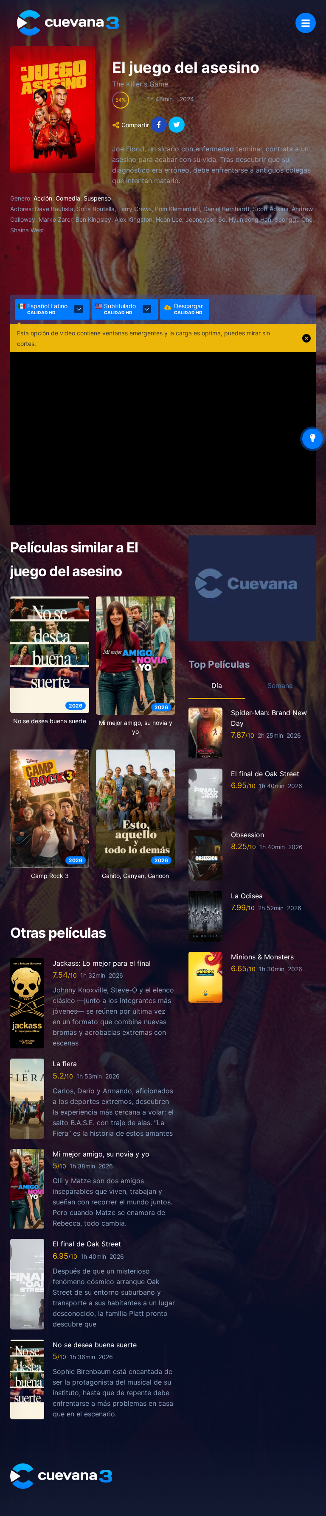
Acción (43, 198)
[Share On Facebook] (159, 125)
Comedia (68, 198)
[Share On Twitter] (177, 125)
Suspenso (97, 198)
